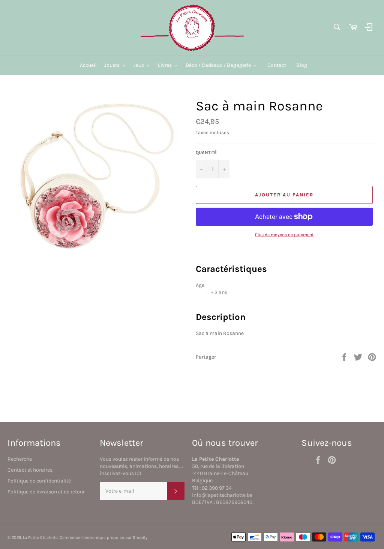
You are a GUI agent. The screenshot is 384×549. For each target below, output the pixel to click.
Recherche (20, 459)
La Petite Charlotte (40, 537)
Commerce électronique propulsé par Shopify (103, 537)
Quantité (206, 152)
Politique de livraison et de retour (46, 492)
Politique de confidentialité (39, 481)
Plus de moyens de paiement (284, 234)
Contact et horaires (30, 470)
